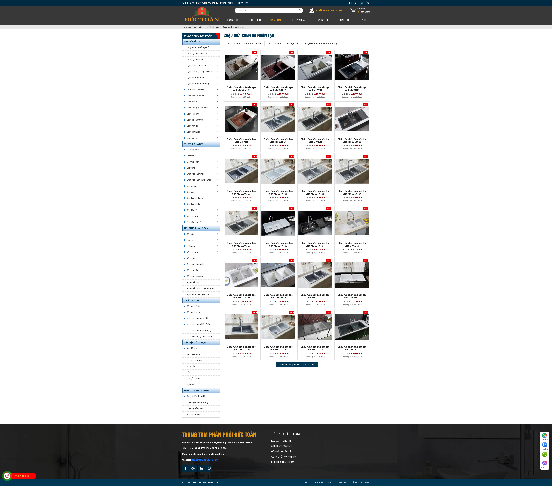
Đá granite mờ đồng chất (198, 47)
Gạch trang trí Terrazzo (197, 108)
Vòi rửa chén (192, 186)
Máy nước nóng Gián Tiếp (198, 324)
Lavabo (190, 240)
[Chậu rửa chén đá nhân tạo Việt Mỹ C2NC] (352, 223)
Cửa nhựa (191, 372)
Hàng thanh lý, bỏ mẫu (197, 390)
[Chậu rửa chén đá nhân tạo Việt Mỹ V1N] (241, 119)
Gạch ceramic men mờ (197, 77)
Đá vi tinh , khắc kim (196, 90)
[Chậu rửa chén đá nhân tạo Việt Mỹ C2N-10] (241, 275)
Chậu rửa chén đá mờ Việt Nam (283, 43)
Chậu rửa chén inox (195, 174)
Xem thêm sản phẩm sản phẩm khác (296, 364)
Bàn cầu (190, 234)
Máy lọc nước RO (194, 360)
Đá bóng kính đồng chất (197, 53)
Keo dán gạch (193, 348)
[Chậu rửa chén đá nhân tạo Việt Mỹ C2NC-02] (278, 223)
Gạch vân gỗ (192, 126)
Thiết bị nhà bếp (193, 144)
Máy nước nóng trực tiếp (198, 318)
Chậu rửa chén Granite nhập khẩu (243, 43)
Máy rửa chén (193, 162)
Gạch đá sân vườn (195, 120)
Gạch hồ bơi (192, 102)
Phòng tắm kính (194, 282)
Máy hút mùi (192, 216)
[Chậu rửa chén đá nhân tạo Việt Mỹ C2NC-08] (352, 119)
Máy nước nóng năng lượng (199, 330)
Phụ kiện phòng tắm (196, 264)
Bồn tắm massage (195, 276)
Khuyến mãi (298, 20)
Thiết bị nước (192, 300)
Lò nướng (191, 168)
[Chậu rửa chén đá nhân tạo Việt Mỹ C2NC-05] (315, 171)
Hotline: (329, 10)
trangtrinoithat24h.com (205, 460)
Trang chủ (233, 20)
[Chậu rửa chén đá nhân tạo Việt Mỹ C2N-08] (315, 275)
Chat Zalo (545, 449)
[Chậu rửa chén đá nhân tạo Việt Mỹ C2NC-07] (241, 171)
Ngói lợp (190, 384)
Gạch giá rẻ (192, 138)
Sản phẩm (276, 20)
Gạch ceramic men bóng (198, 83)
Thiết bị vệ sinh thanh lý (197, 402)
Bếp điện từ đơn (194, 204)
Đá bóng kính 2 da (195, 59)
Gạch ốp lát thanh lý (196, 396)
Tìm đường (544, 439)
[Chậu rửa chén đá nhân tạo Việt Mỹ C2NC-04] (352, 171)
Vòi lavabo (191, 258)
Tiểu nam (191, 246)
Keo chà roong (193, 354)
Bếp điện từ (192, 210)
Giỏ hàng (361, 9)
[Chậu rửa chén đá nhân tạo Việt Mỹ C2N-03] (352, 327)
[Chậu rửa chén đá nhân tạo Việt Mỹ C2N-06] (241, 327)
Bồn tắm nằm (193, 270)
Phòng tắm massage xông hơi (200, 288)
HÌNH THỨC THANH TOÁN (282, 462)
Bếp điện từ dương (195, 198)
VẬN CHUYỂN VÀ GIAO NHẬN (283, 457)
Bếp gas (190, 192)
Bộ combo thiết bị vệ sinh (198, 294)
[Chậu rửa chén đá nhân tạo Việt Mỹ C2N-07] (352, 275)
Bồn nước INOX (193, 306)
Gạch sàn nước (193, 132)
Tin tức (344, 20)
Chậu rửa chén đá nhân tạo (199, 180)
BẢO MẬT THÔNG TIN (281, 441)
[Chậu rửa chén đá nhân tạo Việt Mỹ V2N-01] (278, 67)
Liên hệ (363, 20)
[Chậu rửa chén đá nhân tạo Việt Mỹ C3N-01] (278, 119)
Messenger (545, 467)
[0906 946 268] (7, 476)
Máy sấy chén (193, 150)
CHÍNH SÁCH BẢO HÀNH (281, 446)
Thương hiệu (322, 20)
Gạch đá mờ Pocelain (196, 65)
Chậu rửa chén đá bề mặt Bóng (321, 43)
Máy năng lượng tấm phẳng (199, 336)
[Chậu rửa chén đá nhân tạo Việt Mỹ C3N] (315, 119)
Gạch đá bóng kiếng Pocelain (200, 71)
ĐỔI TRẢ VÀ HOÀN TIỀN (281, 451)
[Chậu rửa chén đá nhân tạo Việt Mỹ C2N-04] (315, 327)
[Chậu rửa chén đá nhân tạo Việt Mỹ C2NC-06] (278, 171)
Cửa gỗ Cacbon (194, 378)
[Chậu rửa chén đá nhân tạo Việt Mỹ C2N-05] (278, 327)
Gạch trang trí (193, 114)
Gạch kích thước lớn (195, 96)
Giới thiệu (255, 20)
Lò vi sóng (191, 156)
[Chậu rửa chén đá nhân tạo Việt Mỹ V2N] (315, 67)
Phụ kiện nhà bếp (194, 222)
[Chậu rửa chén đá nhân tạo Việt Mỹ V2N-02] (241, 67)
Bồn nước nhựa (193, 312)
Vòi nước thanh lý (194, 414)
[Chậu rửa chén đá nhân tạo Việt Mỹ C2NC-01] (315, 223)
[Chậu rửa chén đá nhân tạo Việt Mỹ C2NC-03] (241, 223)
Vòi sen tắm (192, 252)
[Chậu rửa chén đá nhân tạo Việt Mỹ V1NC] (352, 67)
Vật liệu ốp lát (193, 41)
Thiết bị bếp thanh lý (196, 408)
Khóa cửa (191, 366)
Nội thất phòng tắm (196, 228)
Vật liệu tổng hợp (195, 342)
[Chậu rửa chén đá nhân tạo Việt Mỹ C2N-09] (278, 275)
